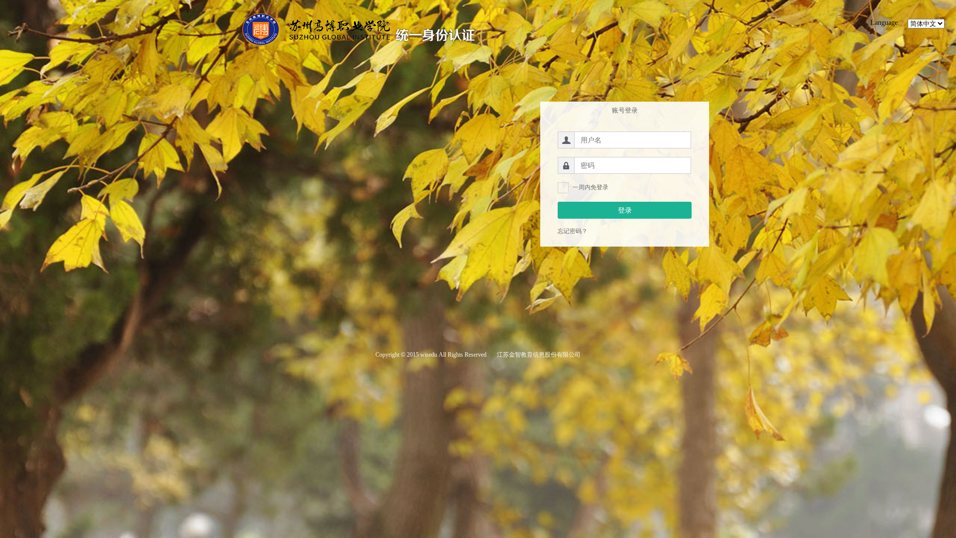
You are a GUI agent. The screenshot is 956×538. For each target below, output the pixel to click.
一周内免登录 (590, 187)
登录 (625, 210)
